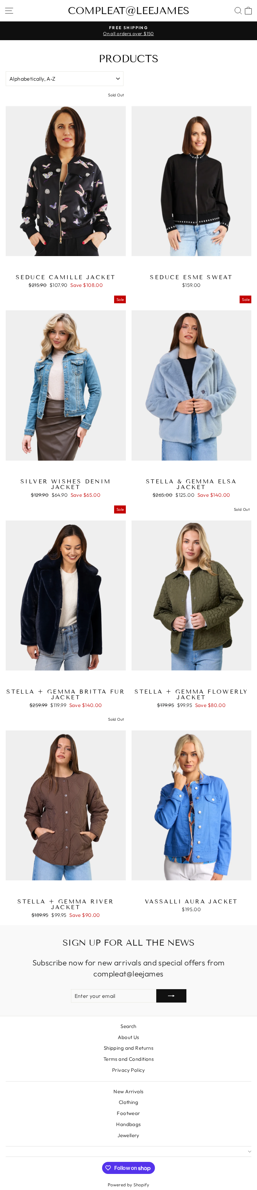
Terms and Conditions (128, 1059)
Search (128, 1026)
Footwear (128, 1113)
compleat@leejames (128, 11)
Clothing (128, 1102)
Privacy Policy (128, 1070)
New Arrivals (128, 1091)
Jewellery (128, 1135)
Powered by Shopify (129, 1184)
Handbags (128, 1124)
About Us (128, 1037)
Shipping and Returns (129, 1048)
